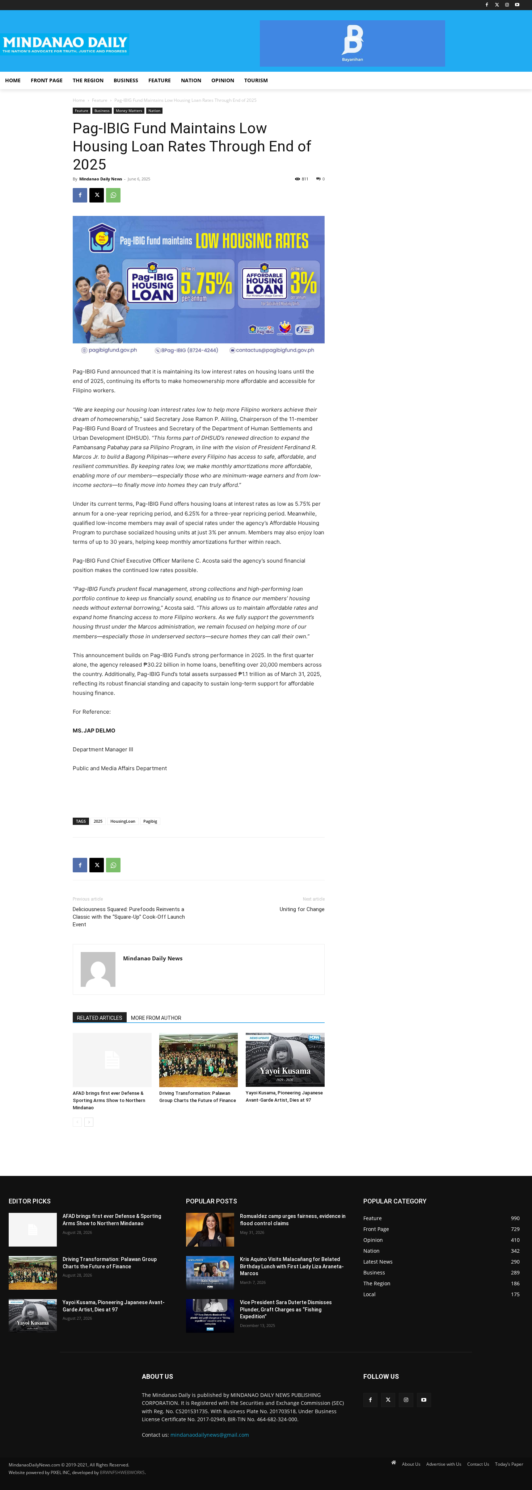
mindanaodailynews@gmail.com (209, 1434)
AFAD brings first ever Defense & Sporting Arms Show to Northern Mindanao (109, 1100)
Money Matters (129, 110)
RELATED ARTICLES (99, 1018)
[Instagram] (507, 5)
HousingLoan (122, 821)
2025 (98, 821)
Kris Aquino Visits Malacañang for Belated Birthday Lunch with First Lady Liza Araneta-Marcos (292, 1266)
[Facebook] (487, 5)
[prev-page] (77, 1122)
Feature (99, 100)
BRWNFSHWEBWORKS (122, 1472)
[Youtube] (517, 5)
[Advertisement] (198, 793)
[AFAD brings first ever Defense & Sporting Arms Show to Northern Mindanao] (112, 1060)
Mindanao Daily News (100, 178)
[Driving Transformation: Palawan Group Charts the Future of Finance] (198, 1060)
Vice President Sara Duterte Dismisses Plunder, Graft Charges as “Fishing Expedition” (286, 1309)
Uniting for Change (302, 909)
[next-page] (88, 1122)
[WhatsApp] (113, 195)
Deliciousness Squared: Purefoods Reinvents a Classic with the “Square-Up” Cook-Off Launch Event (129, 917)
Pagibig (150, 821)
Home (79, 100)
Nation (154, 110)
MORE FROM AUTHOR (156, 1018)
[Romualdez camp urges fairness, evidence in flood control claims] (210, 1230)
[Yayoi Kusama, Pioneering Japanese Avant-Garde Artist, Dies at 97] (285, 1060)
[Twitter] (497, 5)
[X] (96, 195)
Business (102, 110)
